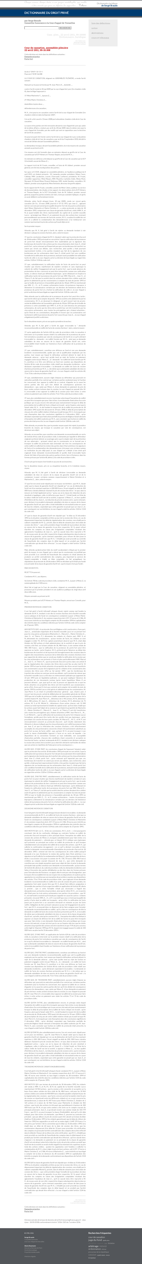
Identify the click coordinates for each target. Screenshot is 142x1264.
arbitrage (93, 1246)
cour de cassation (96, 1237)
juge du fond (95, 1239)
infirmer (104, 1249)
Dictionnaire (103, 3)
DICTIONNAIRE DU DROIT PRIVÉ (46, 12)
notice (94, 28)
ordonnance (94, 1248)
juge (105, 1243)
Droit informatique (30, 1250)
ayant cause (101, 1255)
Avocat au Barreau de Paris (33, 1248)
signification (106, 1240)
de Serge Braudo (109, 5)
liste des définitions (100, 23)
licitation (111, 1243)
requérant (100, 1243)
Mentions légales (30, 1256)
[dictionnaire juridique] (55, 4)
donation (92, 1243)
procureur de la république (98, 1252)
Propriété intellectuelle (32, 1252)
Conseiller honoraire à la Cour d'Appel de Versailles (34, 1239)
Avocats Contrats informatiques (78, 1202)
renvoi (103, 1246)
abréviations (97, 33)
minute (108, 1255)
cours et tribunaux (100, 38)
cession (92, 1254)
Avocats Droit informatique (79, 43)
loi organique (92, 1258)
